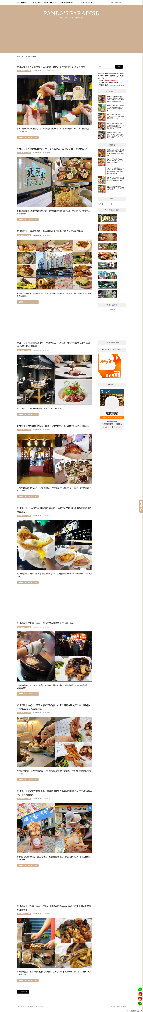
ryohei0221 (37, 70)
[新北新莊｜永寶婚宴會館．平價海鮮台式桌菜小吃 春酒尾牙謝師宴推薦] (54, 264)
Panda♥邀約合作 (51, 2)
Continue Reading (30, 137)
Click (141, 506)
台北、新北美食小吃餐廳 (24, 70)
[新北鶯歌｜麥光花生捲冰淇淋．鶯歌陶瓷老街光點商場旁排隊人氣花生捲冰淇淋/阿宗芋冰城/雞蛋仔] (54, 828)
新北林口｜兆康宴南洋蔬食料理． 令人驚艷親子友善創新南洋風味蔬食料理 (52, 149)
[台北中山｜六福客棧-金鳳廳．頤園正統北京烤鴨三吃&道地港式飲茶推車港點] (54, 459)
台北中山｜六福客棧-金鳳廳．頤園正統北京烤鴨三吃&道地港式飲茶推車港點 (53, 426)
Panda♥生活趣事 (85, 2)
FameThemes (123, 1006)
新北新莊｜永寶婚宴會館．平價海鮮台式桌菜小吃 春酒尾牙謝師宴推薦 (50, 231)
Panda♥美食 (35, 2)
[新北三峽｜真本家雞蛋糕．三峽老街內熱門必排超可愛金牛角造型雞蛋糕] (54, 100)
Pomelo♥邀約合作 (68, 2)
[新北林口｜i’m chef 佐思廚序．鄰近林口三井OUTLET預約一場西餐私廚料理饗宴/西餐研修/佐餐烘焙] (54, 379)
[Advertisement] (71, 33)
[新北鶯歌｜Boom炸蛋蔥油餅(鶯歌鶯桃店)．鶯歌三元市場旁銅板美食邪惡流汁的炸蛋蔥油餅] (54, 544)
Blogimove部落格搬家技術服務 (133, 1011)
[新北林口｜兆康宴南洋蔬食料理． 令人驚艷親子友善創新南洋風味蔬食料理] (54, 182)
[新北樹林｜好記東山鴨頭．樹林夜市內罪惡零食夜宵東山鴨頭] (54, 656)
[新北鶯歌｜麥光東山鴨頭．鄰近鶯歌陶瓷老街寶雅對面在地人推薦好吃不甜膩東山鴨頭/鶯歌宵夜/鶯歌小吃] (54, 742)
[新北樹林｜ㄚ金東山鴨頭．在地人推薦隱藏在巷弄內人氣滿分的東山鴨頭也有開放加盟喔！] (54, 942)
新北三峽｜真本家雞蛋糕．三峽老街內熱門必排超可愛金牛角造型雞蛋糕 (51, 67)
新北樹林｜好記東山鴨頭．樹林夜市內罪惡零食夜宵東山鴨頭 (45, 623)
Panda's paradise (71, 13)
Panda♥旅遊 (22, 2)
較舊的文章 (24, 991)
